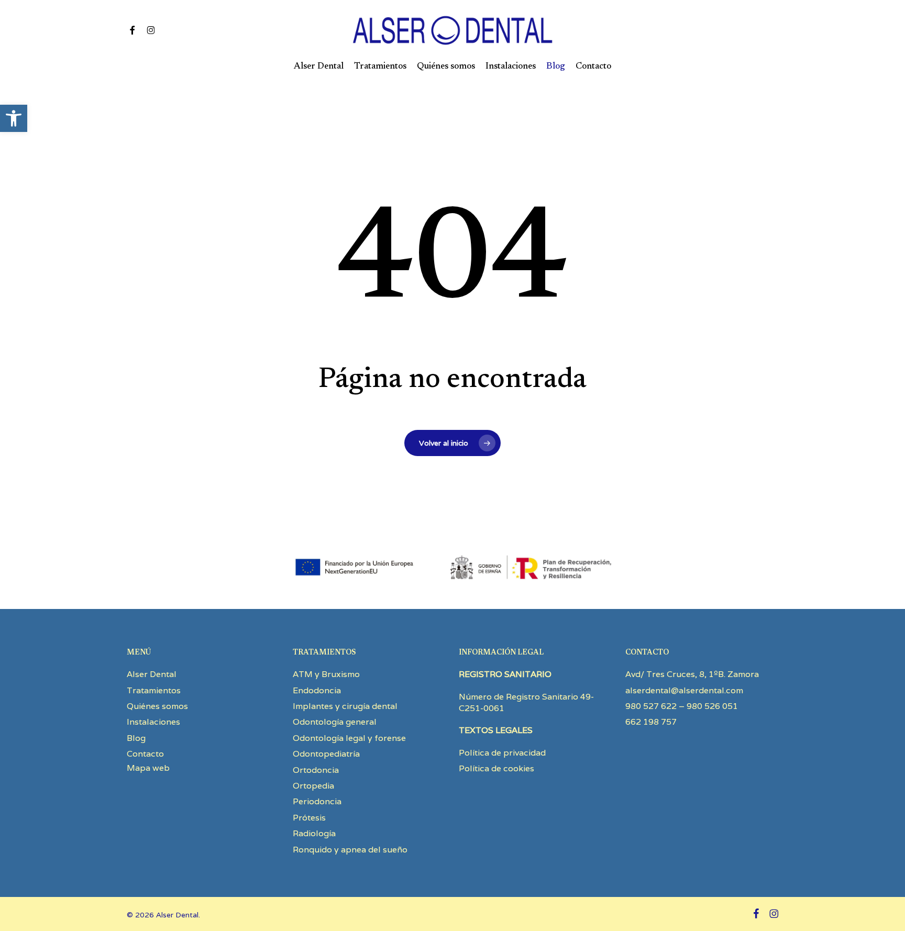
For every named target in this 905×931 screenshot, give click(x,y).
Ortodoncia (316, 769)
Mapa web (148, 767)
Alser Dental (151, 674)
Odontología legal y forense (349, 738)
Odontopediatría (326, 753)
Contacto (145, 753)
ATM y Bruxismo (326, 674)
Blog (136, 738)
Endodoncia (317, 690)
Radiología (314, 833)
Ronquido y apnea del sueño (350, 849)
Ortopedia (313, 785)
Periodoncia (317, 801)
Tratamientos (154, 690)
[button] (13, 118)
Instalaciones (153, 721)
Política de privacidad (502, 752)
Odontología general (335, 721)
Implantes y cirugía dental (345, 706)
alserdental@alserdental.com (684, 690)
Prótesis (309, 817)
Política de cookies (496, 768)
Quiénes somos (157, 706)
